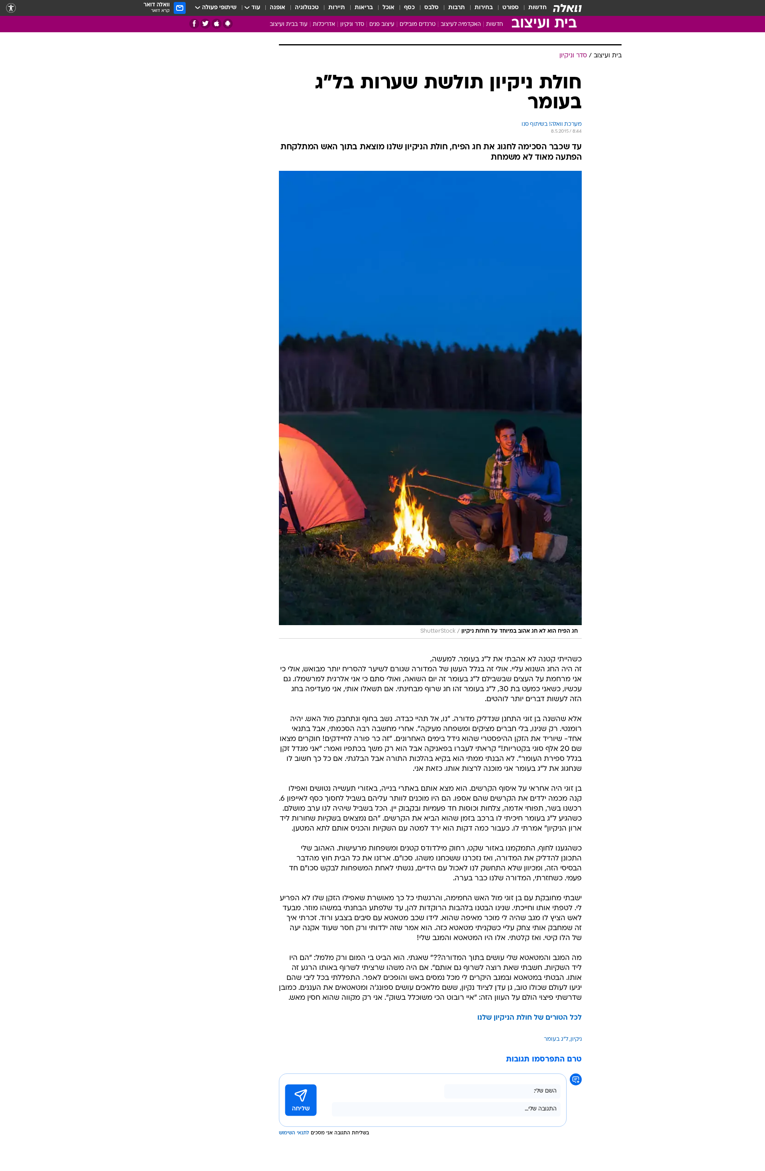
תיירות (336, 8)
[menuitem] (533, 8)
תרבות (456, 8)
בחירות (484, 8)
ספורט (510, 8)
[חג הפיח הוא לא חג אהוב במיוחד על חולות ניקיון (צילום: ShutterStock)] (430, 405)
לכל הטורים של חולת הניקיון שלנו (529, 1018)
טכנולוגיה (307, 8)
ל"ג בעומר (556, 1039)
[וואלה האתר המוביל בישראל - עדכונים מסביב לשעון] (567, 8)
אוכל (388, 8)
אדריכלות (324, 24)
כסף (409, 8)
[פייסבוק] (194, 24)
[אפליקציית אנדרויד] (228, 24)
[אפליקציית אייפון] (217, 24)
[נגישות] (11, 8)
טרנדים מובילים (417, 24)
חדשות (537, 8)
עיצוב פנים (381, 24)
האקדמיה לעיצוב (461, 24)
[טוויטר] (205, 24)
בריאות (364, 8)
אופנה (277, 8)
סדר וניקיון (352, 24)
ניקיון (576, 1039)
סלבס (431, 8)
